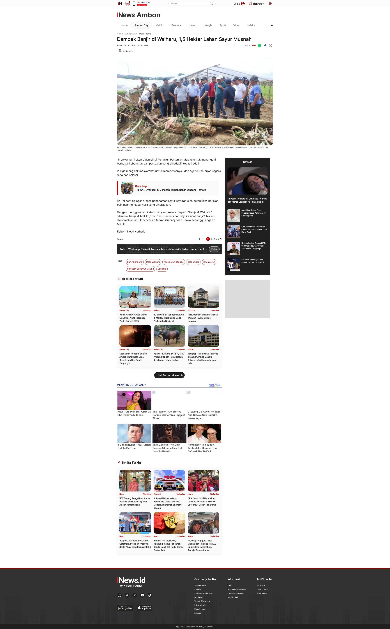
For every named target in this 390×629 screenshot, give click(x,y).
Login (237, 3)
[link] (254, 45)
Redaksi (197, 589)
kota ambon (193, 262)
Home (124, 25)
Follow (214, 249)
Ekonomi (176, 25)
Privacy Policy (200, 605)
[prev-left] (199, 239)
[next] (211, 239)
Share (247, 45)
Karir (229, 585)
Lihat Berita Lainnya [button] (168, 375)
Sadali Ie (162, 268)
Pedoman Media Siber (203, 593)
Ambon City (142, 25)
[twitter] (270, 45)
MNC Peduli (232, 597)
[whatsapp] (259, 45)
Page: (120, 239)
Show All (218, 239)
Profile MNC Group (235, 593)
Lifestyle (207, 25)
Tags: (120, 260)
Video (236, 25)
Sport (223, 25)
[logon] (120, 3)
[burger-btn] (270, 3)
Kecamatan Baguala (174, 262)
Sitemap (197, 613)
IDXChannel (262, 593)
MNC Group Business (236, 589)
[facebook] (265, 45)
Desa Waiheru (153, 262)
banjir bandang (134, 262)
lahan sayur (209, 262)
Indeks (251, 25)
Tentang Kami (200, 585)
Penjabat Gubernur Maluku (140, 268)
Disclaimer (198, 597)
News (192, 25)
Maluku (160, 25)
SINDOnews (262, 589)
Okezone (261, 585)
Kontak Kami (199, 609)
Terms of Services (202, 601)
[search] (211, 4)
